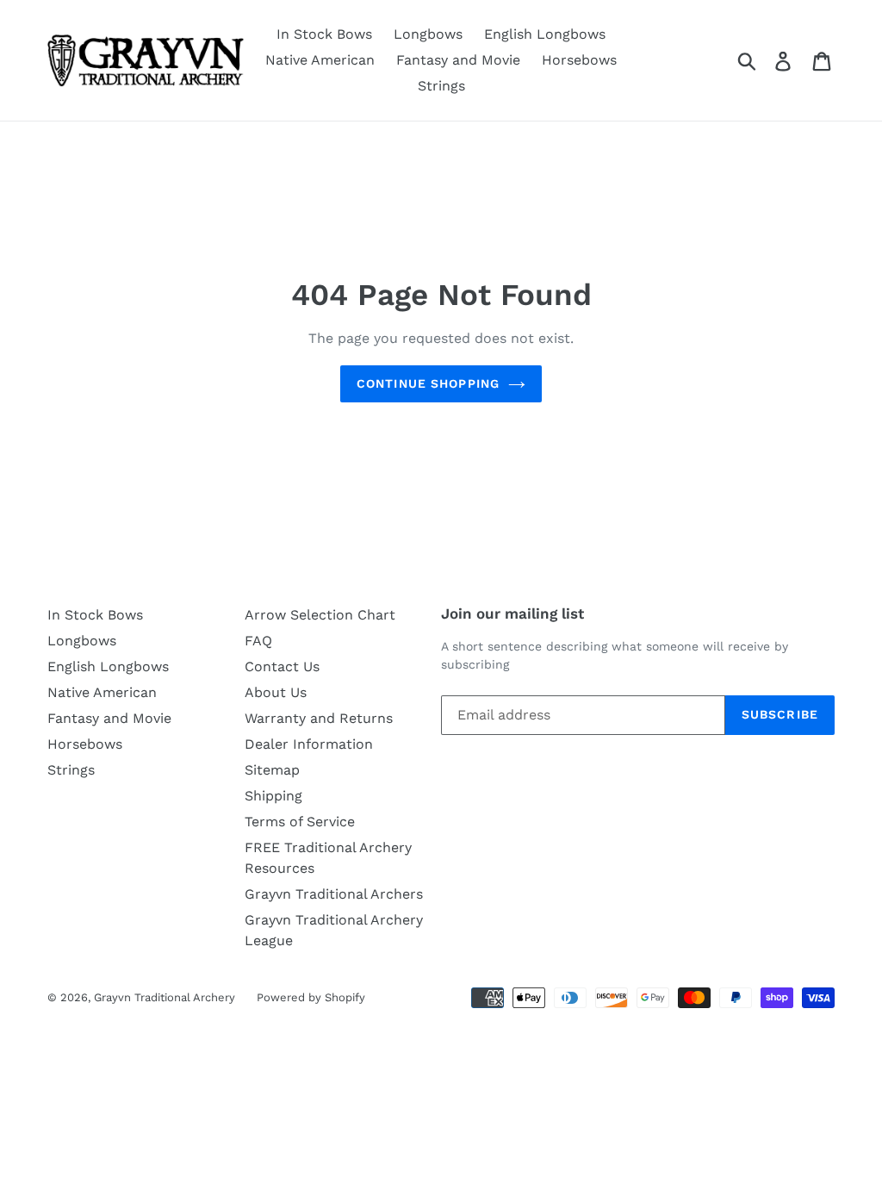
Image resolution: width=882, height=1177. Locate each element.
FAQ (258, 640)
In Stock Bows (324, 34)
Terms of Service (300, 821)
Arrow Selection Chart (320, 615)
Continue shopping (428, 383)
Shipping (273, 796)
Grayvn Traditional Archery (164, 997)
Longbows (428, 34)
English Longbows (545, 34)
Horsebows (579, 60)
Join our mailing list (512, 613)
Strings (441, 86)
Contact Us (282, 666)
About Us (276, 692)
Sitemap (272, 770)
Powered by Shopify (311, 997)
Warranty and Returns (319, 718)
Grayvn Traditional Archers (334, 894)
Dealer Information (309, 744)
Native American (320, 60)
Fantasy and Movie (458, 60)
